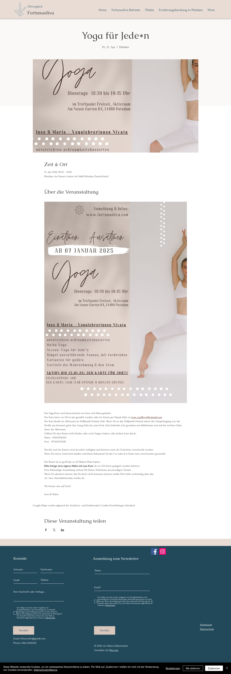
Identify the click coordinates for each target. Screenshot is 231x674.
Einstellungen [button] (173, 668)
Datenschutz (207, 629)
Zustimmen (214, 668)
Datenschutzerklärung (45, 669)
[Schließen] (227, 668)
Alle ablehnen (193, 668)
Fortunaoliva (40, 13)
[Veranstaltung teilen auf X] (54, 530)
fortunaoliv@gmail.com (32, 638)
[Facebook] (154, 551)
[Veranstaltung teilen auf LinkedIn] (62, 530)
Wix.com (113, 650)
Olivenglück (34, 6)
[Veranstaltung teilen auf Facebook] (46, 530)
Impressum (206, 624)
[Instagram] (162, 551)
